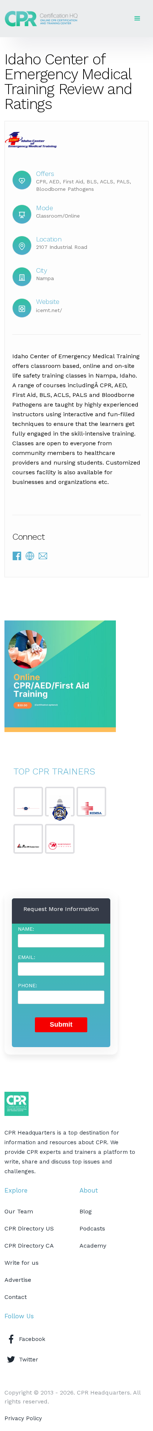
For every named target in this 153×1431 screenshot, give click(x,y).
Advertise (17, 1279)
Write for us (21, 1262)
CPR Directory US (29, 1228)
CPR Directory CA (29, 1245)
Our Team (18, 1211)
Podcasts (92, 1228)
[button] (137, 18)
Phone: (27, 985)
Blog (85, 1211)
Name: (26, 929)
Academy (92, 1245)
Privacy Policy (23, 1418)
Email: (26, 957)
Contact (15, 1296)
